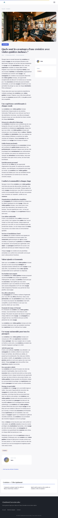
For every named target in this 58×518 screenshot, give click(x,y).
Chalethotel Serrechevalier (11, 502)
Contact (19, 509)
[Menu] (54, 2)
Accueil (3, 8)
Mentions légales (11, 509)
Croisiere (8, 8)
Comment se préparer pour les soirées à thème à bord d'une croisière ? (14, 487)
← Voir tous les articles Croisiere (10, 469)
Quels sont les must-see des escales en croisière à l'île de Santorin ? (40, 487)
